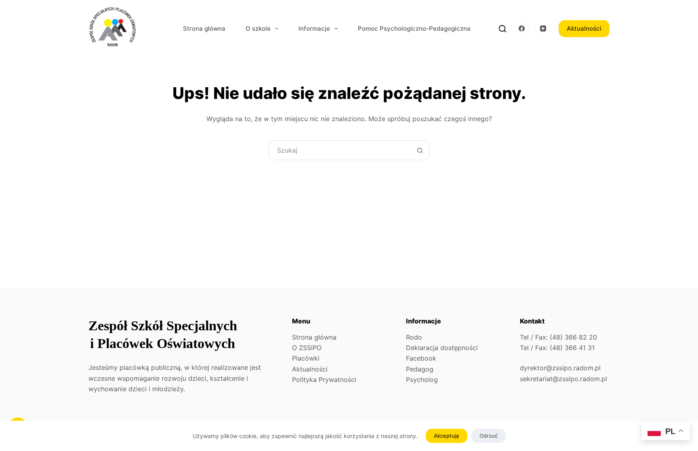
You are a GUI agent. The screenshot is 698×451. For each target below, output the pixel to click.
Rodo (414, 337)
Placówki (306, 358)
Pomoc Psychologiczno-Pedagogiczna (414, 28)
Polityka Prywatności (324, 379)
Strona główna (204, 28)
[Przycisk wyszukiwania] (419, 150)
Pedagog (419, 369)
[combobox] (339, 150)
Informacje (314, 28)
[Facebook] (522, 28)
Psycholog (422, 379)
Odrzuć (488, 435)
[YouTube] (543, 28)
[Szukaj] (502, 28)
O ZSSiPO (307, 348)
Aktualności (584, 28)
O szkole (258, 28)
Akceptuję (446, 435)
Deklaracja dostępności (442, 348)
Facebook (421, 358)
